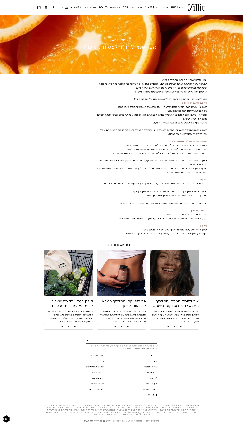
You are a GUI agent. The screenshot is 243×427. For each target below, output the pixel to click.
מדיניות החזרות (97, 372)
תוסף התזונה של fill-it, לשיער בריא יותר (146, 233)
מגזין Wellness (96, 355)
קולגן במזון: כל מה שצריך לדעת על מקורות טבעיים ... (72, 303)
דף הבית (154, 355)
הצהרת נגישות (98, 378)
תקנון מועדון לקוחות (96, 389)
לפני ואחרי (153, 378)
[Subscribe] (89, 341)
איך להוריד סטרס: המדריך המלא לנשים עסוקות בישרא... (176, 303)
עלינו (156, 361)
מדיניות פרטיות (97, 383)
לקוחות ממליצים (150, 389)
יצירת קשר (99, 361)
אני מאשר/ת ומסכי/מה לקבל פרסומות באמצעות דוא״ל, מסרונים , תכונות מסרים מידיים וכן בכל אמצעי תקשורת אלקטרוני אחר (124, 347)
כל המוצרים (152, 372)
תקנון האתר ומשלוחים (95, 366)
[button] (64, 7)
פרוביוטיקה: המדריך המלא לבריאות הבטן (124, 303)
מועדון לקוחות (152, 383)
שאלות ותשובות (151, 366)
